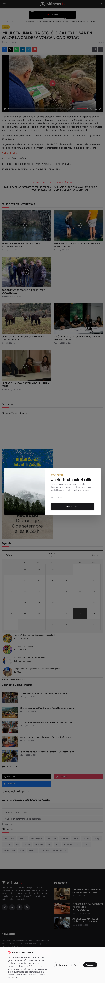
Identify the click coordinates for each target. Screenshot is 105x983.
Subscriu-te (72, 506)
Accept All (90, 965)
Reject (76, 965)
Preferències (61, 965)
